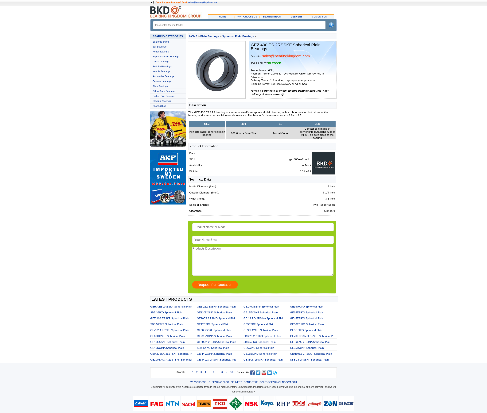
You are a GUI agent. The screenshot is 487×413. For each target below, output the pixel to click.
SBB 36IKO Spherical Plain (166, 312)
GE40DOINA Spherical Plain (167, 347)
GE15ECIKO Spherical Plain (260, 353)
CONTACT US (251, 382)
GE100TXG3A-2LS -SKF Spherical (171, 359)
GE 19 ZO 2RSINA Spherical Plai (263, 318)
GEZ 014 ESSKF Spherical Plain (169, 330)
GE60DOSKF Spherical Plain (167, 336)
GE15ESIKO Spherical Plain (307, 312)
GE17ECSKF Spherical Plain (261, 312)
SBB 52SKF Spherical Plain (166, 324)
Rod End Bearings (162, 66)
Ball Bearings (159, 46)
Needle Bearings (161, 71)
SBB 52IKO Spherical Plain (260, 341)
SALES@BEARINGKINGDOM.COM (278, 382)
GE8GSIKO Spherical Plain (306, 330)
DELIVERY (236, 382)
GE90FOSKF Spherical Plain (261, 330)
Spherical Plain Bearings (238, 36)
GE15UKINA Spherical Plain (306, 306)
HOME (193, 36)
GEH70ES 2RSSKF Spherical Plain (171, 306)
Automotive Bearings (163, 76)
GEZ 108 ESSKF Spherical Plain (169, 318)
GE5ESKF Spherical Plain (259, 324)
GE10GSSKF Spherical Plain (167, 341)
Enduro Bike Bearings (164, 96)
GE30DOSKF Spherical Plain (214, 330)
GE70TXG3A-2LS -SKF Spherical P (311, 336)
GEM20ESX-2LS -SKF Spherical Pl (171, 353)
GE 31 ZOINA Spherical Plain (214, 336)
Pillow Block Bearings (164, 91)
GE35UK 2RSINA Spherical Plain (263, 359)
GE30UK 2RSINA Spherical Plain (216, 341)
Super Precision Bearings (166, 56)
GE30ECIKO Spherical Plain (307, 324)
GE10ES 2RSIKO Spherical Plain (216, 318)
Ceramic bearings (162, 81)
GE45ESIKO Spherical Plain (307, 318)
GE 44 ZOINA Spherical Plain (214, 353)
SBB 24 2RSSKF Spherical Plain (309, 359)
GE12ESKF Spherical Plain (213, 324)
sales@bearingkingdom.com (202, 2)
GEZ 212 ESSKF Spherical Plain (216, 306)
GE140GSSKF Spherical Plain (261, 306)
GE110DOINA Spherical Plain (214, 312)
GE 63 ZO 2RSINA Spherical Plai (309, 341)
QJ (231, 372)
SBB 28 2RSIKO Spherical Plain (263, 336)
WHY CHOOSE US (200, 382)
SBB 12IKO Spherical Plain (213, 347)
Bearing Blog (159, 106)
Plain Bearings (160, 86)
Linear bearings (161, 61)
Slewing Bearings (162, 101)
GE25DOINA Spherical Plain (307, 347)
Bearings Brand (161, 41)
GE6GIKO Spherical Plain (259, 347)
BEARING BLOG (220, 382)
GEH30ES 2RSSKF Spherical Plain (311, 353)
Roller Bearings (161, 51)
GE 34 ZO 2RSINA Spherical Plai (216, 359)
